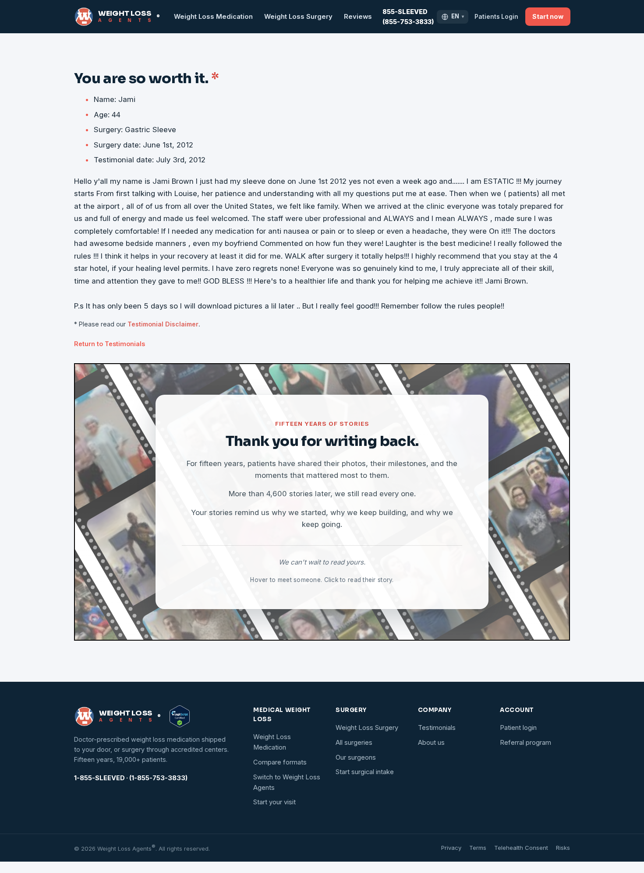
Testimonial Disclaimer (162, 324)
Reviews (358, 17)
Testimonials (437, 728)
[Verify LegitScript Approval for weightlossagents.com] (180, 716)
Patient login (518, 728)
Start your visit (274, 802)
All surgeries (354, 743)
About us (431, 743)
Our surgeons (356, 757)
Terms (477, 847)
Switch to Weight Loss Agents (286, 782)
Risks (563, 847)
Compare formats (280, 762)
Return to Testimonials (109, 343)
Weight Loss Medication (213, 17)
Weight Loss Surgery (298, 17)
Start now (547, 16)
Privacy (451, 847)
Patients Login (496, 16)
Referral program (525, 743)
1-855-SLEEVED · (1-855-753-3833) (131, 778)
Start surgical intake (365, 772)
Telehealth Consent (521, 847)
